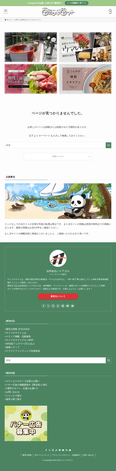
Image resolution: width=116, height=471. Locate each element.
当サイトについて (42, 455)
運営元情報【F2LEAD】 (18, 329)
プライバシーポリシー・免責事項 (66, 455)
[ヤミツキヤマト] (58, 11)
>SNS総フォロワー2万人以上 (20, 343)
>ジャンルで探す (13, 395)
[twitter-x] (48, 306)
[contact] (72, 306)
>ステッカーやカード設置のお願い (22, 381)
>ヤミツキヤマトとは (15, 333)
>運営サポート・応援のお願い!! (22, 388)
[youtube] (67, 306)
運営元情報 (27, 455)
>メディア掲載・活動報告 (18, 336)
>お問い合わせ (12, 392)
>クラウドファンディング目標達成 (22, 351)
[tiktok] (58, 306)
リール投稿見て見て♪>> (77, 3)
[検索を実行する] (108, 145)
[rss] (66, 450)
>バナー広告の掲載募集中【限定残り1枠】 (26, 385)
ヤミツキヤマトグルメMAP (20, 340)
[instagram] (53, 306)
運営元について (58, 296)
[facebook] (43, 306)
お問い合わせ (88, 455)
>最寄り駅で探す (13, 399)
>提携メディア (12, 347)
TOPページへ (58, 156)
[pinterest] (63, 306)
